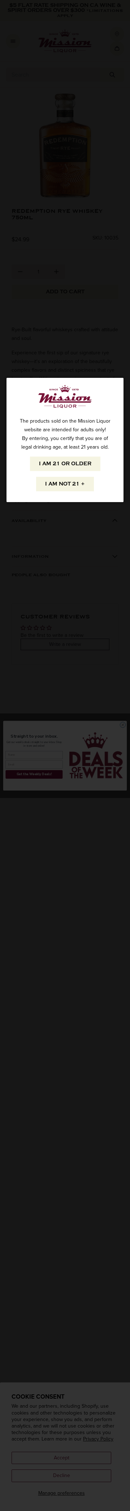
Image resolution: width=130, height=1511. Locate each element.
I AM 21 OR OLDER (65, 464)
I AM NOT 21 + (65, 484)
